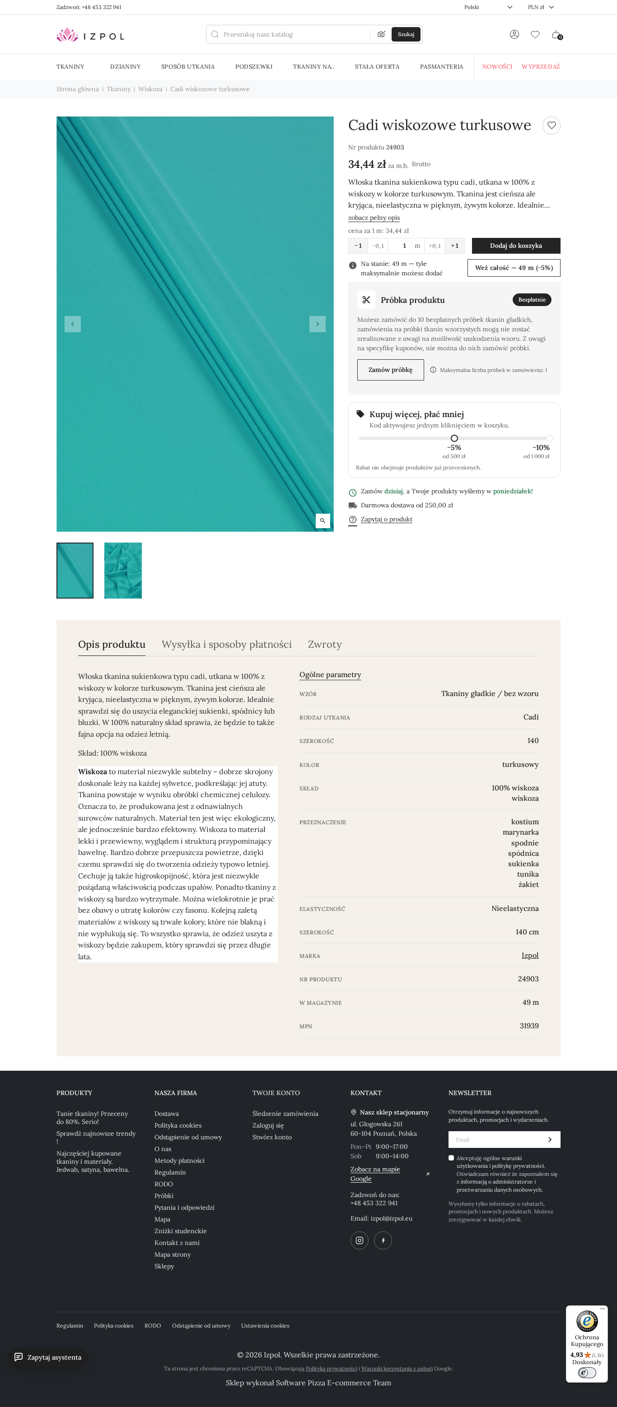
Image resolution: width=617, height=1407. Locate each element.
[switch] (587, 1372)
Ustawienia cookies (265, 1325)
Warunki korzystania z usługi (397, 1368)
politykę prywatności (518, 1165)
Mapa (162, 1219)
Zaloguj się (268, 1125)
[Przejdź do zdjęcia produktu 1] (74, 570)
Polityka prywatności (331, 1368)
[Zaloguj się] (514, 34)
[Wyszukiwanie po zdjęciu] (382, 34)
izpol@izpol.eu (391, 1218)
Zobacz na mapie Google (375, 1174)
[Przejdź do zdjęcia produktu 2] (122, 570)
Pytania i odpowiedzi (184, 1207)
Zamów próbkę (391, 370)
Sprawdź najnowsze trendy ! (96, 1137)
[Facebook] (383, 1240)
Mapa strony (172, 1254)
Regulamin (170, 1172)
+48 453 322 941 (374, 1203)
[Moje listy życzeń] (535, 34)
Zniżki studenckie (180, 1231)
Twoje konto (276, 1093)
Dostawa (166, 1114)
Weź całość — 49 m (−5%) (514, 268)
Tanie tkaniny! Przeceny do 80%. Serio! (92, 1118)
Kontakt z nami (177, 1243)
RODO (163, 1184)
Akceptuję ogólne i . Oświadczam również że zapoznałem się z (507, 1174)
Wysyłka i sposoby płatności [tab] (227, 644)
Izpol (530, 955)
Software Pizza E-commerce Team (333, 1382)
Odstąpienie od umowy (188, 1137)
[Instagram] (360, 1240)
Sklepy (164, 1266)
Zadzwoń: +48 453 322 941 (88, 7)
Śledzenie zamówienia (285, 1114)
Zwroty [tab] (325, 644)
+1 (455, 245)
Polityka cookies (177, 1125)
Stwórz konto (272, 1137)
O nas (162, 1149)
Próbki (163, 1196)
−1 (358, 245)
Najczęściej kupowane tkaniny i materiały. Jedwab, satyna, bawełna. (92, 1161)
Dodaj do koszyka (516, 245)
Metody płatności (179, 1160)
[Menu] (602, 1310)
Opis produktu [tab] (111, 644)
